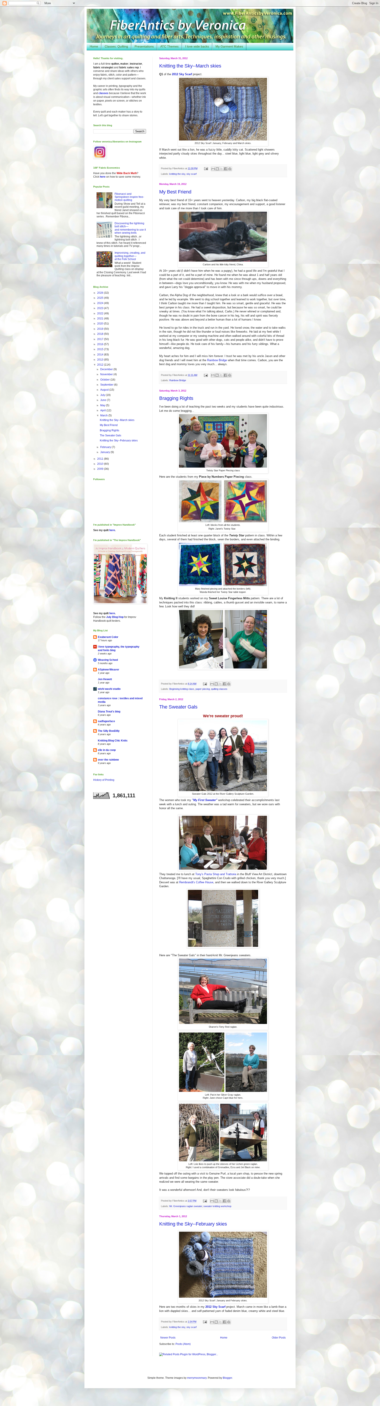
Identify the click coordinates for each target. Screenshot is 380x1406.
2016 (100, 344)
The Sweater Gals (178, 707)
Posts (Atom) (183, 1344)
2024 (100, 303)
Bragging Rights (176, 398)
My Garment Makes (229, 46)
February (106, 447)
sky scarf (191, 174)
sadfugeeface (106, 721)
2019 (100, 328)
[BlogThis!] (217, 169)
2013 (100, 359)
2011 (100, 458)
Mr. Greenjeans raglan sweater (185, 1206)
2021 (100, 318)
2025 (100, 297)
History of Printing (103, 779)
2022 (100, 313)
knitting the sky (177, 174)
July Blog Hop (115, 617)
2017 (100, 339)
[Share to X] (221, 169)
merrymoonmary (196, 1377)
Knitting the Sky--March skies (190, 66)
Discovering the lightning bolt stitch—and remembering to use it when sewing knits (130, 228)
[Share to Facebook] (225, 169)
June (103, 400)
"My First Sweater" (204, 800)
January (105, 452)
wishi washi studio (109, 688)
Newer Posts (167, 1337)
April (103, 410)
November (106, 374)
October (105, 379)
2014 (100, 354)
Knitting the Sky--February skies (193, 1224)
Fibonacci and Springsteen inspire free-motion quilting (129, 197)
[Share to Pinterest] (230, 169)
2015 (100, 349)
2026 (100, 292)
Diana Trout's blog (109, 711)
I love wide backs (197, 46)
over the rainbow (108, 759)
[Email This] (213, 169)
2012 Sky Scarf (182, 74)
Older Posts (279, 1337)
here (103, 176)
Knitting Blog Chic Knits (113, 740)
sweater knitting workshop (217, 1206)
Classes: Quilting (116, 46)
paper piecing (202, 689)
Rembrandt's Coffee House (196, 882)
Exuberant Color (108, 637)
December (106, 369)
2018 (100, 333)
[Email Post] (206, 168)
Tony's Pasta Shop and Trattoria (215, 874)
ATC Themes (169, 46)
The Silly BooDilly (109, 730)
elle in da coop (107, 750)
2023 (100, 308)
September (107, 384)
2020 (100, 323)
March (104, 415)
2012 (100, 364)
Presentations (144, 46)
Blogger (227, 1377)
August (104, 389)
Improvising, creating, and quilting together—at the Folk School (130, 256)
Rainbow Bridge (217, 360)
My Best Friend (175, 192)
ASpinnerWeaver (108, 669)
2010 (100, 463)
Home (94, 46)
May (103, 405)
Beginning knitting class (181, 689)
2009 (100, 468)
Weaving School (108, 659)
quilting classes (219, 689)
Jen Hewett (105, 679)
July (103, 395)
